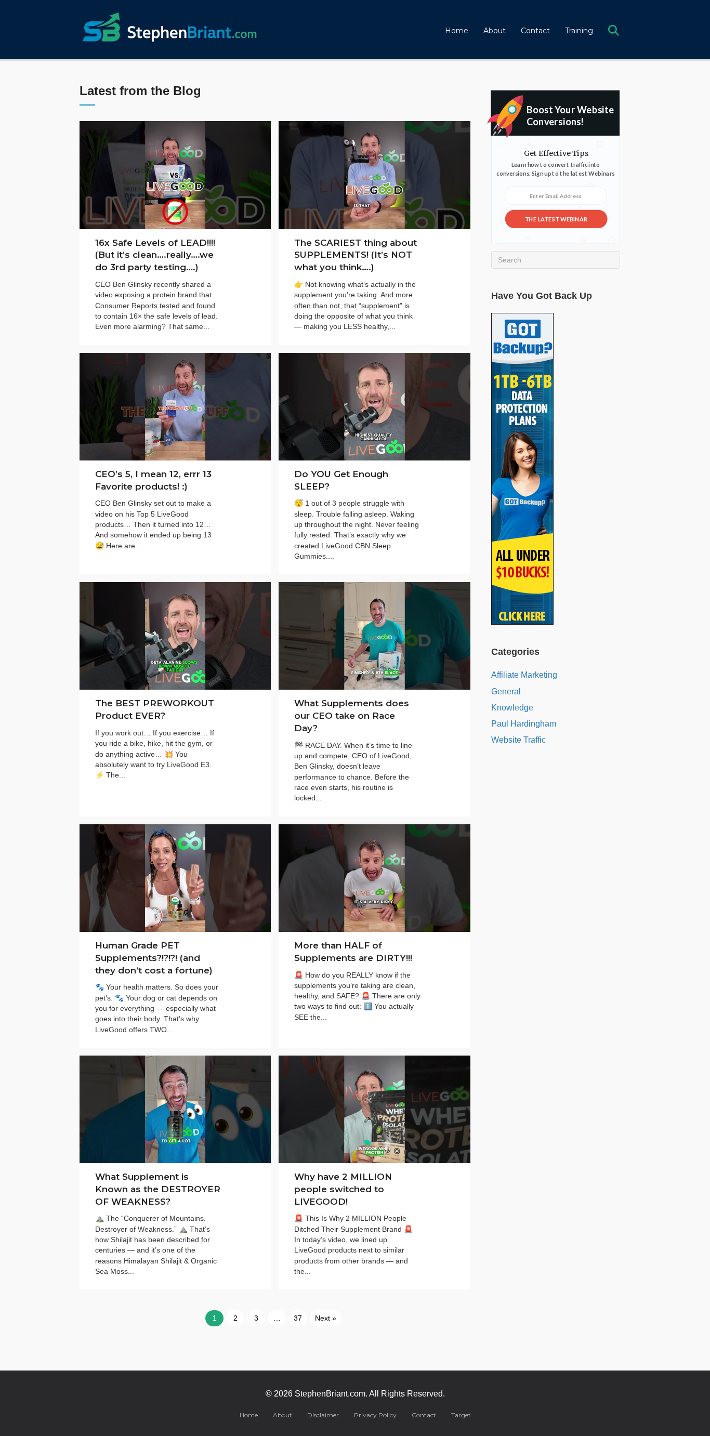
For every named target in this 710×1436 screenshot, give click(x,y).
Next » (325, 1318)
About (494, 30)
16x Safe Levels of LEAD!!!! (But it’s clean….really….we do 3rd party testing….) (155, 255)
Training (579, 30)
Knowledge (512, 707)
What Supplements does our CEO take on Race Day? (351, 715)
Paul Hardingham (523, 723)
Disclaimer (323, 1415)
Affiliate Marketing (524, 674)
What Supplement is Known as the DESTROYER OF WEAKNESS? (157, 1189)
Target (461, 1415)
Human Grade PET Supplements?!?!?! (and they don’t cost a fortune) (154, 958)
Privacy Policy (375, 1415)
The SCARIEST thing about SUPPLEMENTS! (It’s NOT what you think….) (355, 255)
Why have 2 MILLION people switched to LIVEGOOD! (343, 1189)
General (506, 691)
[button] (615, 31)
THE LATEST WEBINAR (556, 218)
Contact (535, 30)
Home (456, 30)
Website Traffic (518, 739)
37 (298, 1318)
